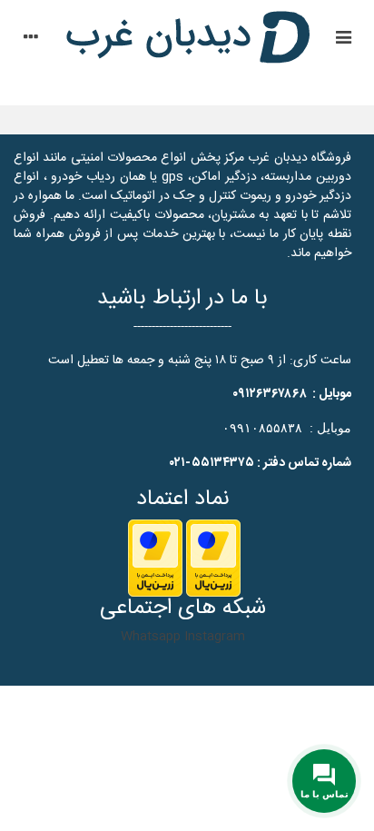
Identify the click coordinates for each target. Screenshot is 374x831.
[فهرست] (343, 40)
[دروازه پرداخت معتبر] (213, 558)
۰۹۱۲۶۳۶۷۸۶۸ (269, 394)
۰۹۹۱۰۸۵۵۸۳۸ (262, 427)
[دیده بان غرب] (187, 40)
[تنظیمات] (31, 40)
